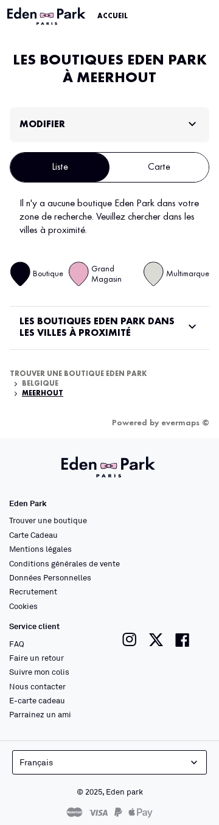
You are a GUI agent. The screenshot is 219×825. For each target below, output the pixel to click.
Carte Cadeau (33, 535)
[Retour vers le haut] (178, 796)
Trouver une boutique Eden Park (78, 374)
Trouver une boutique (48, 520)
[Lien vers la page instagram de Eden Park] (129, 640)
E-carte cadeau (37, 700)
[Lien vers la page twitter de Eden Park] (156, 640)
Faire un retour (36, 658)
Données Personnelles (50, 577)
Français (36, 762)
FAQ (16, 644)
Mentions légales (40, 549)
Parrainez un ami (40, 714)
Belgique (40, 384)
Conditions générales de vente (64, 563)
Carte (159, 167)
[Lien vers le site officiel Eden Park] (47, 16)
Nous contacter (37, 686)
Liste (60, 167)
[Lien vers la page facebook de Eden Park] (182, 640)
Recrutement (33, 591)
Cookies (23, 606)
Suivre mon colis (39, 672)
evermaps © (185, 423)
